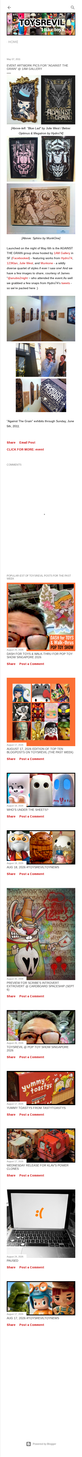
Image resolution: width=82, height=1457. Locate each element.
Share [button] (11, 442)
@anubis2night (18, 278)
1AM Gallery (62, 253)
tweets (65, 283)
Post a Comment (31, 664)
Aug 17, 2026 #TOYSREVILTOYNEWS (33, 1318)
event (39, 449)
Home (13, 42)
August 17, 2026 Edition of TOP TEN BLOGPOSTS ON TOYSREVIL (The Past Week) (40, 750)
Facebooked (20, 258)
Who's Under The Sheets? (27, 809)
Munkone (47, 263)
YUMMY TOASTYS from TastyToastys (36, 1108)
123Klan (12, 263)
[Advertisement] (41, 1379)
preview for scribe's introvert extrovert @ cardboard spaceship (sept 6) (40, 986)
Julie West (26, 263)
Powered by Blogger (44, 1444)
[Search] (72, 7)
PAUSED (12, 1260)
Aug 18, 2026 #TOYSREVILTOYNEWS (33, 867)
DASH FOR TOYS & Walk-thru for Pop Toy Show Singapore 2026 (40, 655)
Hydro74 (66, 258)
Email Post (27, 442)
